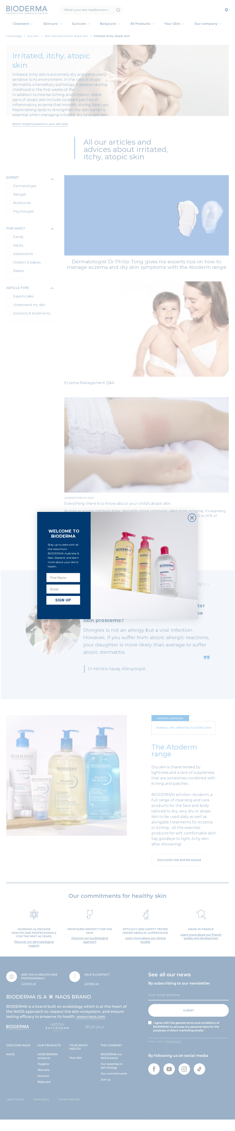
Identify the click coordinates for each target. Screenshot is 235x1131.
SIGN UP (63, 600)
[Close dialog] (192, 518)
